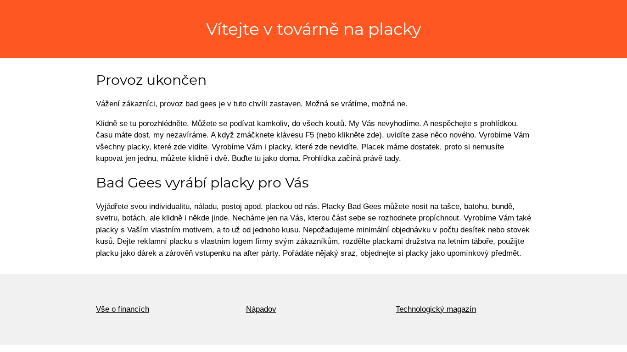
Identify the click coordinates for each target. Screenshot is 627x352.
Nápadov (261, 309)
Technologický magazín (436, 309)
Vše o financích (122, 309)
